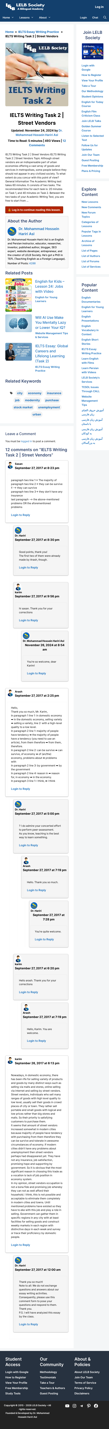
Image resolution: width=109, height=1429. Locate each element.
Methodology (48, 1372)
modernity (32, 400)
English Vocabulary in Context (90, 330)
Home (6, 17)
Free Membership (92, 165)
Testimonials (48, 1377)
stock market (23, 407)
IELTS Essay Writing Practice (38, 32)
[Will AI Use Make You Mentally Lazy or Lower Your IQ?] (18, 323)
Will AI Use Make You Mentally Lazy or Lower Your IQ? (50, 322)
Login (83, 17)
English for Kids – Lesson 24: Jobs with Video (49, 286)
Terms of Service (85, 1382)
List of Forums (90, 261)
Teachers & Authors (52, 1388)
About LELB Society (87, 1372)
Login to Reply (20, 515)
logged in (26, 441)
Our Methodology (92, 91)
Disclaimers (81, 1393)
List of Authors (91, 256)
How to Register (91, 75)
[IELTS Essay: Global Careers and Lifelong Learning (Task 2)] (18, 352)
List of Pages (90, 250)
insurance (54, 393)
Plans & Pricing (91, 171)
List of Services (91, 266)
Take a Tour (89, 85)
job (17, 400)
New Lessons (90, 201)
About (43, 17)
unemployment (49, 407)
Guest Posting (90, 160)
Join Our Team (91, 154)
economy (34, 393)
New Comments (91, 207)
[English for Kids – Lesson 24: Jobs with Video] (18, 295)
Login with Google (16, 1372)
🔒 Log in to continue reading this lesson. (34, 209)
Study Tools (12, 1393)
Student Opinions (92, 96)
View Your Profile (92, 80)
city (20, 393)
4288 (32, 263)
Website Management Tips (90, 400)
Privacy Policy (83, 1388)
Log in (99, 7)
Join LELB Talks (91, 121)
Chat (95, 17)
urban (37, 414)
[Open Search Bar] (105, 18)
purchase (52, 400)
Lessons (24, 17)
